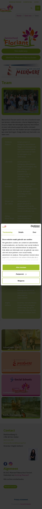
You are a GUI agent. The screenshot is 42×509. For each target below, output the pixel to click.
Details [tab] (21, 232)
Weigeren (21, 281)
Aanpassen (20, 274)
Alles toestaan (21, 267)
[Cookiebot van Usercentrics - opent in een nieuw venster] (31, 226)
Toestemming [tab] (7, 232)
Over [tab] (34, 232)
